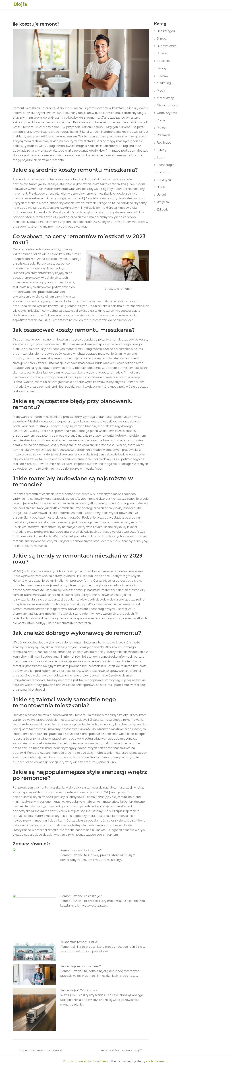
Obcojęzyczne (167, 113)
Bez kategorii (166, 31)
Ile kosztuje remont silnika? (79, 942)
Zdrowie (163, 209)
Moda (161, 90)
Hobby (162, 68)
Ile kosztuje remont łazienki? (80, 966)
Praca (161, 120)
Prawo (161, 127)
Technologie (165, 165)
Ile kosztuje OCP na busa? (79, 990)
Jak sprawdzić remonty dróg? (121, 1050)
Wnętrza (163, 202)
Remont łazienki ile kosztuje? (81, 850)
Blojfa (20, 4)
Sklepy (161, 150)
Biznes (161, 38)
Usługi (161, 194)
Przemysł (163, 135)
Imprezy (163, 75)
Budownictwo (167, 46)
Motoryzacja (166, 98)
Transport (164, 172)
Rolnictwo (164, 142)
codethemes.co (157, 1061)
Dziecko (162, 53)
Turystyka (164, 179)
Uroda (161, 187)
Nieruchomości (167, 105)
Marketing (164, 83)
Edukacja (163, 61)
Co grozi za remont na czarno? (40, 1050)
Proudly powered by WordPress (86, 1061)
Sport (161, 157)
